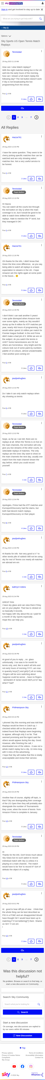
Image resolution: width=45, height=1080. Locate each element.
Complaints (6, 1057)
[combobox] (20, 19)
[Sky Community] (14, 3)
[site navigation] (2, 3)
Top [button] (23, 1048)
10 (7, 629)
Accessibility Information (34, 1055)
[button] (41, 51)
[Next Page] (36, 117)
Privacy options (7, 1053)
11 (7, 692)
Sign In (42, 3)
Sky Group (6, 1060)
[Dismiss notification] (42, 9)
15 (7, 936)
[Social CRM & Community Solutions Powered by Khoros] (37, 1074)
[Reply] (39, 99)
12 (7, 767)
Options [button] (4, 36)
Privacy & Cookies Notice (11, 1055)
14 (7, 878)
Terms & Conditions (36, 1053)
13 (7, 821)
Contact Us (39, 1057)
